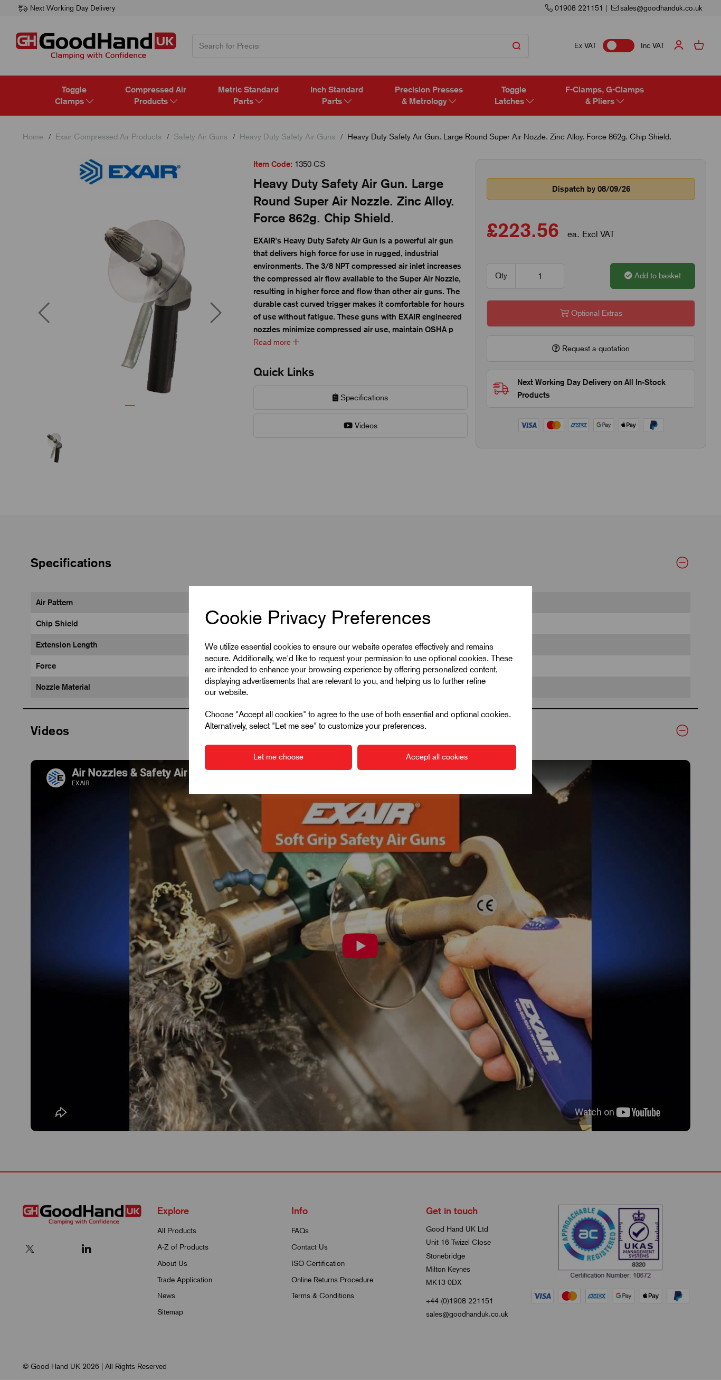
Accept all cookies (437, 757)
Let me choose (278, 757)
